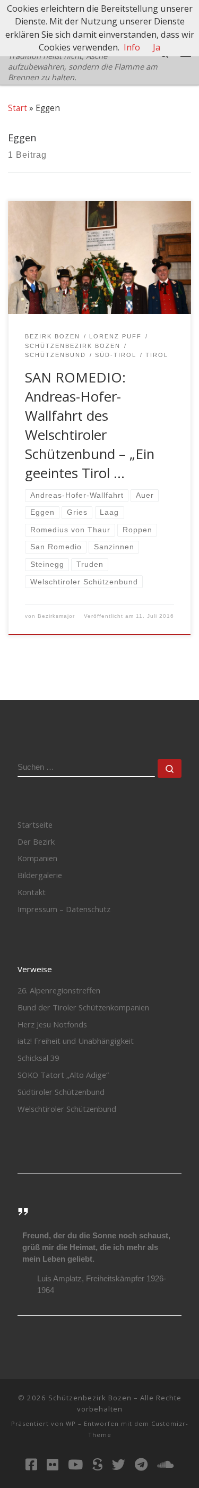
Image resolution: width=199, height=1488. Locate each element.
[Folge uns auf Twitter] (118, 1464)
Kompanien (37, 858)
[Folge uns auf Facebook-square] (31, 1464)
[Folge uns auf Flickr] (52, 1464)
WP (71, 1423)
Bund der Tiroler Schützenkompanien (83, 1007)
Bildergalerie (40, 875)
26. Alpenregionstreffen (59, 990)
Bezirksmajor (56, 616)
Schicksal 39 (38, 1057)
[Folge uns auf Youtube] (75, 1464)
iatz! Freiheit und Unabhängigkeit (76, 1040)
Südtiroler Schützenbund (61, 1091)
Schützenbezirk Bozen (90, 1397)
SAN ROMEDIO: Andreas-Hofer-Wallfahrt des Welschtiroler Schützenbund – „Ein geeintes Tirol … (89, 425)
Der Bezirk (36, 841)
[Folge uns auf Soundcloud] (165, 1464)
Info (132, 47)
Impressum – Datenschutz (64, 909)
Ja (156, 47)
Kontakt (32, 892)
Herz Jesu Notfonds (52, 1024)
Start (17, 108)
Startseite (35, 824)
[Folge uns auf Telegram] (141, 1464)
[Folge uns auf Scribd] (97, 1464)
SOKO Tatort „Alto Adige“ (63, 1074)
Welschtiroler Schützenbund (67, 1108)
